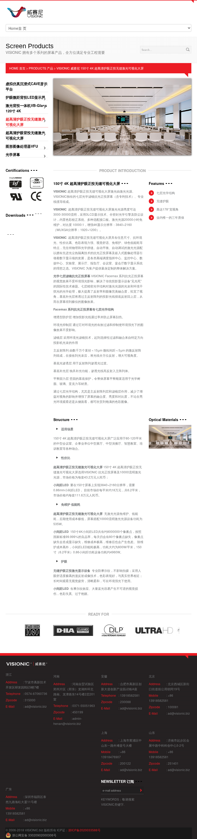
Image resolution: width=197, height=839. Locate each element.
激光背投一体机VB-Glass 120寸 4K (26, 108)
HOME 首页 (17, 68)
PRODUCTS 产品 (41, 68)
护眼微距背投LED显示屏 (25, 97)
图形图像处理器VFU (22, 146)
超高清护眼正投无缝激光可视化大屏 (25, 121)
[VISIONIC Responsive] (27, 664)
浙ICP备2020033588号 (84, 830)
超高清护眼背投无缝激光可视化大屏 (25, 135)
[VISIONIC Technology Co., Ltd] (25, 12)
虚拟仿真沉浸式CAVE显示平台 (26, 86)
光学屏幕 (13, 154)
